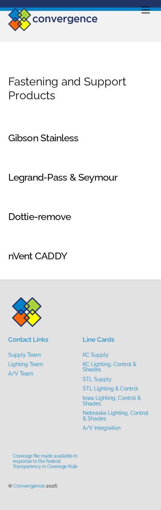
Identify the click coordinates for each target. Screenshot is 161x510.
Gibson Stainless (43, 138)
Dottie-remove (39, 216)
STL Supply (97, 379)
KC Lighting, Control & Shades (109, 366)
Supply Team (24, 355)
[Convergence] (53, 27)
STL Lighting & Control (110, 389)
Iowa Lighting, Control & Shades (112, 400)
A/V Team (20, 374)
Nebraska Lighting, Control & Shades (115, 415)
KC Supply (96, 355)
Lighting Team (25, 364)
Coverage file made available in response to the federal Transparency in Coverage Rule (45, 461)
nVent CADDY (37, 256)
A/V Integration (102, 428)
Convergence (29, 486)
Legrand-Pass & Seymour (63, 177)
